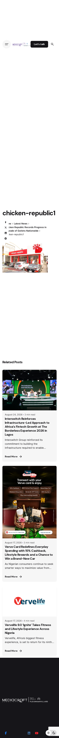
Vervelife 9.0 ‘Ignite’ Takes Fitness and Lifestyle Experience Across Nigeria (28, 629)
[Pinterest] (5, 238)
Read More (11, 456)
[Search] (52, 44)
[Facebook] (5, 222)
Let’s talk (39, 44)
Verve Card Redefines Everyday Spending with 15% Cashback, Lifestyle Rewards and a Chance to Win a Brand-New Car (29, 553)
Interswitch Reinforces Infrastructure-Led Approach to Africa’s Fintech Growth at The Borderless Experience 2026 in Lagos (27, 427)
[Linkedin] (5, 233)
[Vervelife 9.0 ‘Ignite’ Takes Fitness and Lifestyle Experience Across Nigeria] (29, 601)
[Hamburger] (6, 44)
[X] (5, 227)
